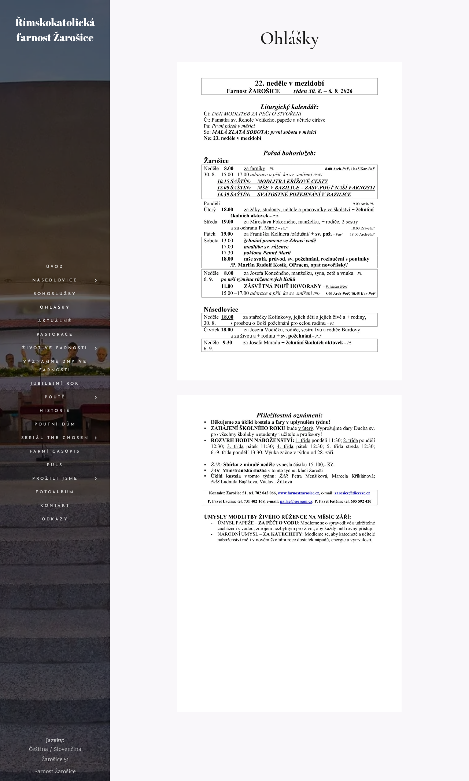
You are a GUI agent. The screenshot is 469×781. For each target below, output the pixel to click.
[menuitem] (55, 267)
